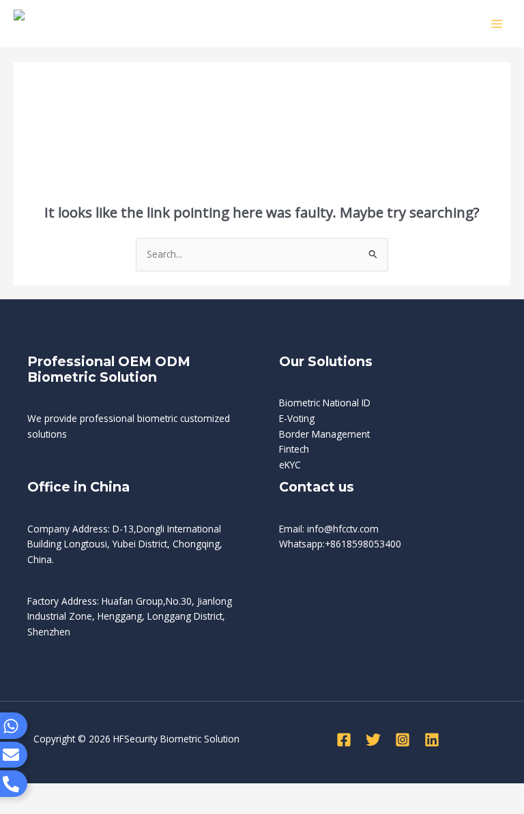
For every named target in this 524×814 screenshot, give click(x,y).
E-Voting (297, 418)
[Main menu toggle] (497, 23)
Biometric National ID (324, 402)
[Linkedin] (431, 739)
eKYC (290, 464)
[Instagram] (402, 739)
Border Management (324, 433)
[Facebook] (343, 739)
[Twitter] (373, 739)
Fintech (294, 448)
